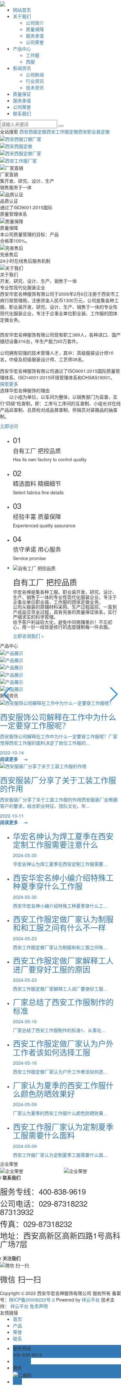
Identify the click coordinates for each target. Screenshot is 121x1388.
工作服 (32, 55)
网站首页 (22, 9)
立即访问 (9, 426)
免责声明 (39, 1306)
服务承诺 (35, 35)
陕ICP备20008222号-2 (32, 1299)
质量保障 (35, 29)
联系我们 (22, 113)
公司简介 (35, 22)
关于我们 (22, 16)
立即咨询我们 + (28, 636)
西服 (30, 61)
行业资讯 (35, 81)
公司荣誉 (35, 42)
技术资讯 (35, 87)
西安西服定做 (32, 131)
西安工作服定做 (62, 131)
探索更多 (9, 384)
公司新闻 (35, 74)
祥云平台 (91, 1299)
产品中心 (22, 48)
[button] (7, 694)
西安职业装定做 (94, 131)
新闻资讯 (22, 68)
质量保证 (22, 94)
